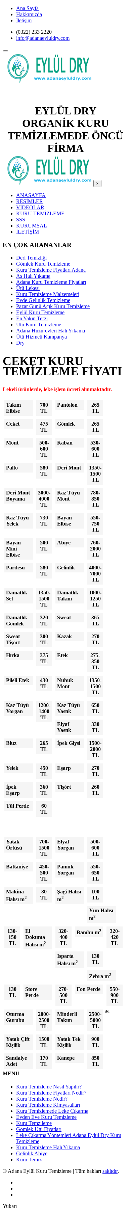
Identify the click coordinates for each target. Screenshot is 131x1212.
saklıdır (110, 1171)
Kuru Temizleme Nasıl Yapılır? (49, 1086)
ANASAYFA (31, 195)
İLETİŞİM (27, 232)
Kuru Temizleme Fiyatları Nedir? (51, 1093)
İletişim (24, 20)
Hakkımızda (29, 14)
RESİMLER (29, 201)
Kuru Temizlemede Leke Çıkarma (52, 1111)
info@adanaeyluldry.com (43, 38)
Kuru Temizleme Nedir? (42, 1099)
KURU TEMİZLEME (40, 213)
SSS (20, 219)
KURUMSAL (31, 225)
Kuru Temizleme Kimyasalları (48, 1105)
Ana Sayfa (27, 8)
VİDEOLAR (30, 207)
